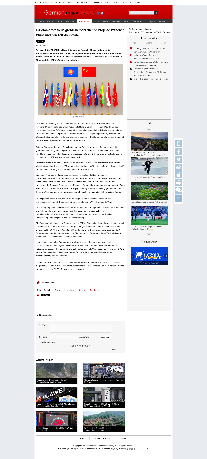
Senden (81, 290)
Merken (70, 290)
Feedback (94, 290)
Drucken (58, 290)
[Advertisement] (63, 304)
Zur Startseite (47, 283)
